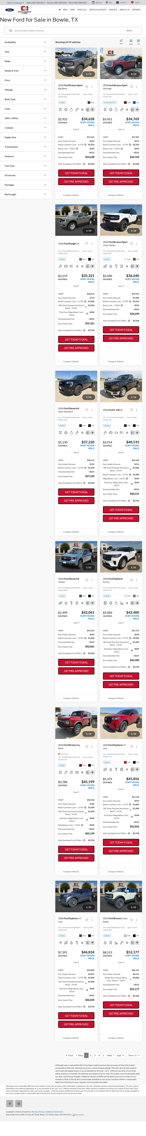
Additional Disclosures (54, 1112)
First (70, 1055)
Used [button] (72, 10)
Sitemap (34, 1112)
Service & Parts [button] (97, 10)
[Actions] (91, 86)
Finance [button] (113, 10)
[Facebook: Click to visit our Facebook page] (10, 1104)
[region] (76, 150)
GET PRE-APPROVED (76, 181)
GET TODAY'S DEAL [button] (76, 173)
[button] (94, 63)
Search (129, 30)
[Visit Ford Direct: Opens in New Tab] (79, 1115)
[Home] (60, 9)
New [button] (65, 10)
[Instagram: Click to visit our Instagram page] (19, 1104)
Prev (80, 1055)
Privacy (42, 1112)
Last (119, 1055)
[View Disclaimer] (82, 110)
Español (136, 10)
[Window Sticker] (92, 109)
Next (110, 1055)
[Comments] (88, 109)
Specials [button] (82, 10)
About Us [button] (124, 10)
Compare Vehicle (71, 195)
